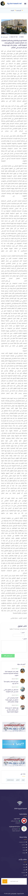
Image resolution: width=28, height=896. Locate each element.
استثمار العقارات (10, 780)
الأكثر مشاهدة (22, 842)
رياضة (24, 867)
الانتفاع (17, 780)
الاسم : (22, 632)
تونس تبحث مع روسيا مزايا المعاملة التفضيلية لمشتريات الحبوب (10, 673)
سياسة (24, 847)
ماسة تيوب (17, 818)
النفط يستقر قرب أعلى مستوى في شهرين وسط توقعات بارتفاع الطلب (12, 700)
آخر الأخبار (24, 845)
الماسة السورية (20, 893)
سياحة (24, 864)
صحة (24, 875)
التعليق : (24, 639)
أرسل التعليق (9, 656)
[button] (25, 3)
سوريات (24, 853)
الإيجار (23, 780)
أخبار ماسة (18, 10)
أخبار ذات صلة (21, 664)
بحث (5, 881)
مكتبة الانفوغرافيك (14, 826)
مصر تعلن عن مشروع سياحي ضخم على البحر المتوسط (11, 690)
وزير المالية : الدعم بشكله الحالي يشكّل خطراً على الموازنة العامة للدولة (11, 710)
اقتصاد (12, 10)
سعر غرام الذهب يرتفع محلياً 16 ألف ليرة (11, 682)
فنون (24, 870)
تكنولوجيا (24, 872)
